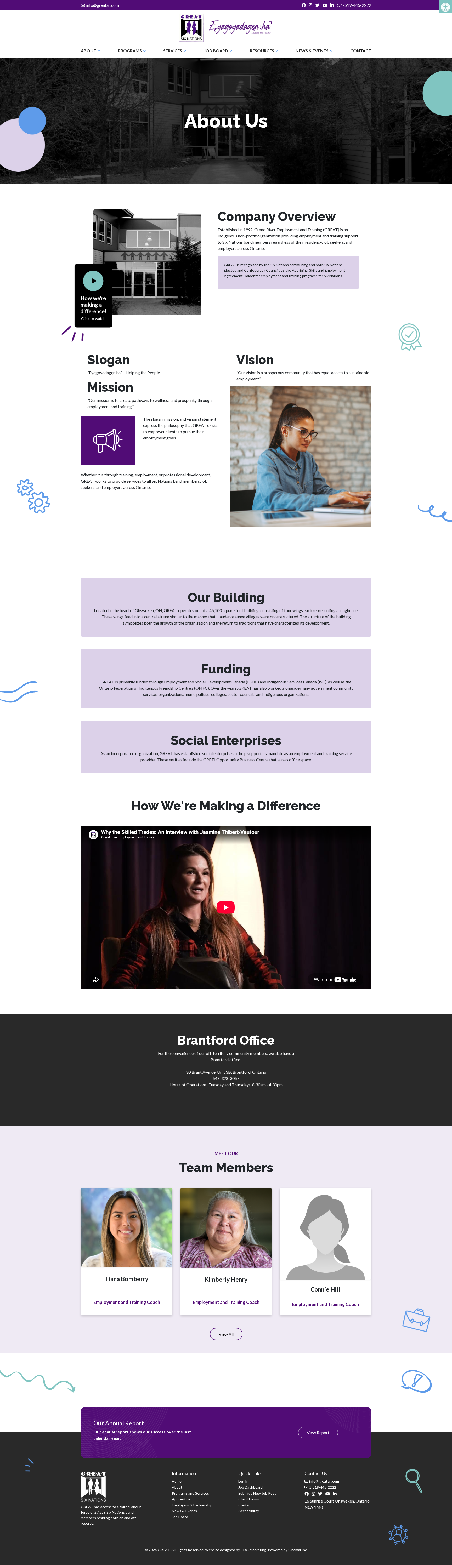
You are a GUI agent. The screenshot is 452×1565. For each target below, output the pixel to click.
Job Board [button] (216, 50)
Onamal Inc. (298, 1549)
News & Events (184, 1511)
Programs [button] (130, 50)
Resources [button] (262, 50)
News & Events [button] (312, 50)
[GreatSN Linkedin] (332, 5)
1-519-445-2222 (355, 5)
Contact (360, 50)
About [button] (88, 50)
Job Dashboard (250, 1487)
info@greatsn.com (102, 5)
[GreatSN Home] (191, 28)
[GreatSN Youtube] (325, 5)
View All (230, 1335)
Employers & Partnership (192, 1505)
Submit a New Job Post (257, 1493)
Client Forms (248, 1499)
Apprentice (181, 1499)
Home (177, 1481)
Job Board (180, 1517)
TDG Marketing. (254, 1549)
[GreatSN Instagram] (310, 5)
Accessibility (248, 1511)
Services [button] (172, 50)
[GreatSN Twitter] (317, 5)
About (177, 1487)
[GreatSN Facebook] (303, 5)
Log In (243, 1481)
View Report (318, 1432)
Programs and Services (190, 1493)
